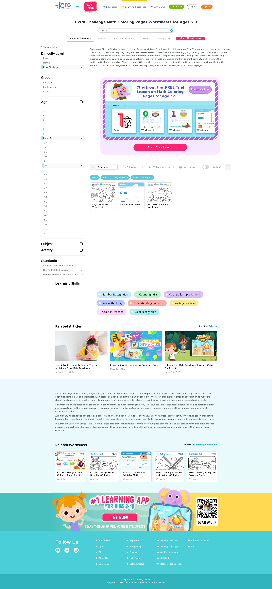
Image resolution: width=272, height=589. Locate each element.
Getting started (137, 563)
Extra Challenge (51, 67)
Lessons (102, 38)
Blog (101, 552)
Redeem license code (170, 563)
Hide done (216, 167)
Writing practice (185, 303)
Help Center (135, 558)
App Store (134, 540)
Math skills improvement (184, 294)
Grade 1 (47, 91)
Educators (111, 7)
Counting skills (148, 294)
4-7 (45, 179)
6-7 (45, 210)
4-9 (45, 188)
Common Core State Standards (58, 265)
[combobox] (107, 167)
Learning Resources (135, 7)
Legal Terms (128, 579)
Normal (46, 62)
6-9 (45, 219)
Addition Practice (112, 312)
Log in (193, 6)
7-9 (45, 228)
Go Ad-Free (176, 6)
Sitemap (134, 552)
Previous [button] (52, 352)
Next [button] (219, 352)
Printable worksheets (80, 38)
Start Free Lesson (160, 147)
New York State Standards (55, 269)
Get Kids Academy (169, 552)
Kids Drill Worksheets (190, 38)
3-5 (45, 147)
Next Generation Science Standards (60, 274)
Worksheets (104, 540)
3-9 (45, 165)
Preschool (48, 82)
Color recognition (145, 312)
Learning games (164, 38)
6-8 (45, 215)
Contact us (104, 563)
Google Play (135, 546)
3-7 (45, 156)
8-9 (45, 233)
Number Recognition (115, 294)
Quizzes (144, 38)
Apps (101, 546)
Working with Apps (169, 546)
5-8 (45, 201)
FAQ (193, 546)
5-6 (45, 192)
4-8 (45, 183)
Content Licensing (200, 540)
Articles (213, 326)
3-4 (45, 142)
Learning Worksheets (205, 444)
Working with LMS (169, 540)
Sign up (207, 6)
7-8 (45, 224)
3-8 (45, 160)
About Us (103, 558)
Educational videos (123, 38)
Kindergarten (49, 86)
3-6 (45, 151)
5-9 (45, 206)
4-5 (45, 170)
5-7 (45, 197)
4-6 (45, 174)
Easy (45, 58)
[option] (81, 352)
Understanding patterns (148, 303)
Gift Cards (159, 7)
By (93, 167)
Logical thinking (112, 303)
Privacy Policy (143, 579)
